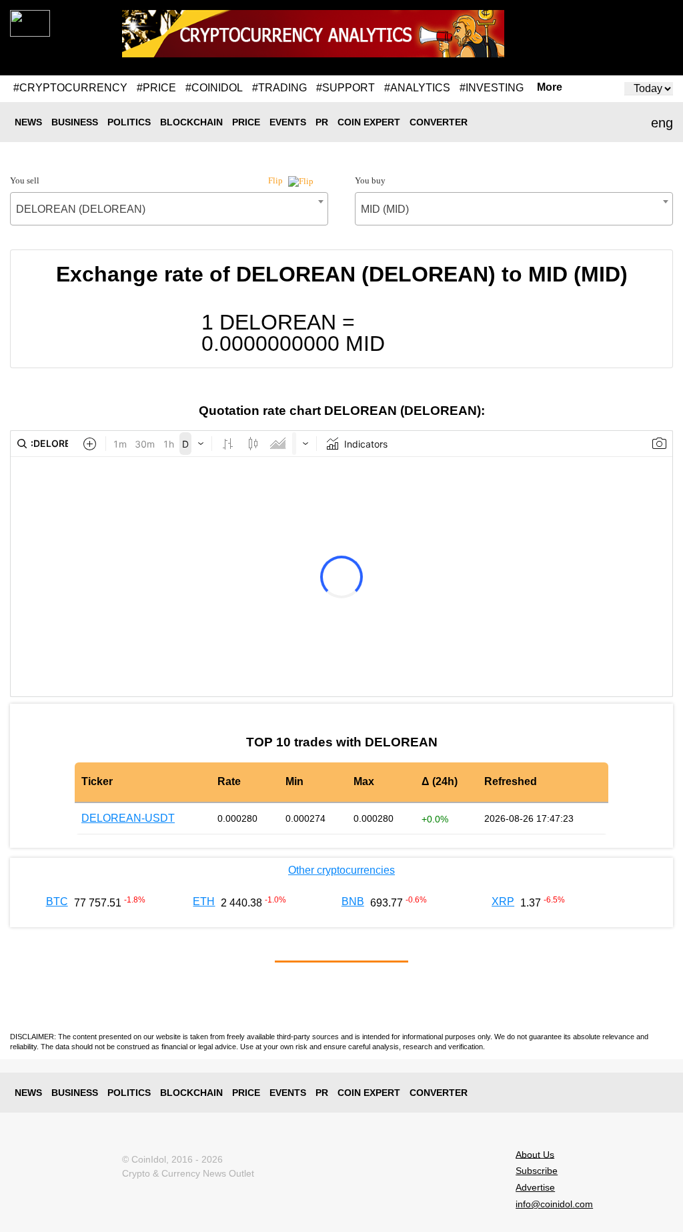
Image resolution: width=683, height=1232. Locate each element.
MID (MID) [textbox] (385, 209)
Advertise (535, 1187)
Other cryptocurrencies (341, 870)
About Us (535, 1154)
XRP (503, 901)
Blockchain (191, 122)
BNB (353, 901)
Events (287, 122)
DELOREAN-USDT (128, 818)
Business (74, 122)
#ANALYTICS (417, 87)
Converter (439, 122)
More (549, 87)
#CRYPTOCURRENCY (70, 87)
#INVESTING (492, 87)
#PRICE (156, 87)
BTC (57, 901)
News (28, 122)
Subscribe (537, 1170)
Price (246, 122)
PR (321, 122)
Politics (129, 122)
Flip (276, 180)
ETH (204, 901)
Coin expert (368, 122)
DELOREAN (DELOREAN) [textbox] (80, 209)
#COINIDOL (214, 87)
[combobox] (169, 208)
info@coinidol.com (554, 1204)
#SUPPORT (345, 87)
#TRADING (279, 87)
